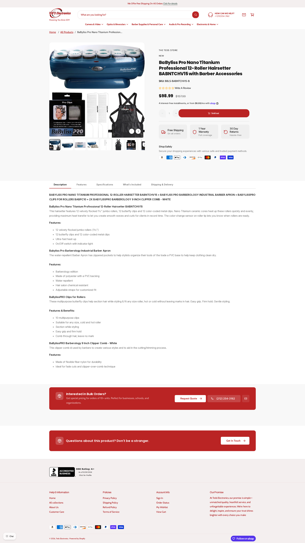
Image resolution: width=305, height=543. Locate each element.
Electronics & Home (206, 24)
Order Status (162, 502)
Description (60, 184)
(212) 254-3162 (225, 398)
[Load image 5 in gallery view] (105, 144)
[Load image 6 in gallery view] (118, 144)
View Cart (161, 511)
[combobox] (139, 15)
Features (82, 184)
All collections (56, 502)
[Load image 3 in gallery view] (80, 144)
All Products (66, 32)
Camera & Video (93, 24)
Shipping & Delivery (162, 184)
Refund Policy (110, 507)
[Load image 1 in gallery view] (54, 144)
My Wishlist (162, 507)
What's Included (132, 184)
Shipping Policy (110, 502)
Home (52, 32)
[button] (252, 15)
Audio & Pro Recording (180, 24)
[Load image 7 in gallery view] (131, 144)
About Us (53, 507)
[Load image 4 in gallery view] (92, 144)
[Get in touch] (244, 15)
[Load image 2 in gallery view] (67, 144)
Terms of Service (111, 511)
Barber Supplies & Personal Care (147, 24)
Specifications (104, 184)
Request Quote (188, 398)
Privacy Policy (110, 498)
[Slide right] (138, 131)
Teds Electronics (62, 538)
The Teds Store (168, 50)
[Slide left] (131, 131)
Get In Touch (233, 440)
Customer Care (56, 511)
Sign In (159, 498)
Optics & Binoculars (116, 24)
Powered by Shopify (77, 538)
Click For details (170, 3)
